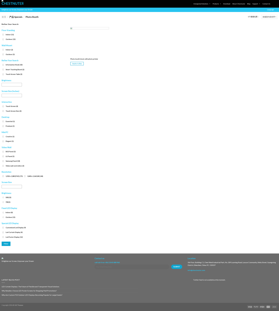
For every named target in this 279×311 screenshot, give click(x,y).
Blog (248, 4)
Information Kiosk (14, 65)
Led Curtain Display (14, 232)
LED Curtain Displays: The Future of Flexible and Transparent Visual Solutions (30, 287)
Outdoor (10, 39)
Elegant (10, 141)
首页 (4, 16)
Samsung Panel (13, 161)
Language (270, 10)
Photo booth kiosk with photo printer (84, 59)
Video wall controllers (15, 166)
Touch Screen (12, 106)
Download (226, 4)
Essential (10, 121)
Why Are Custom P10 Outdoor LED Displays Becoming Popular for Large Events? (32, 295)
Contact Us (266, 4)
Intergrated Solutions (200, 4)
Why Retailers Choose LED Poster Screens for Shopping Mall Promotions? (29, 291)
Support (255, 4)
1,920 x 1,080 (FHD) (14, 176)
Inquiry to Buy (77, 63)
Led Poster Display (14, 237)
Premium (10, 126)
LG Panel (10, 156)
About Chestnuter (238, 4)
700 (8, 202)
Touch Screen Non (13, 111)
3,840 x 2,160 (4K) (35, 176)
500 (8, 197)
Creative (10, 136)
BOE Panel (11, 152)
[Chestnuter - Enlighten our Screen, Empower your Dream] (12, 4)
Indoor (10, 35)
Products (216, 4)
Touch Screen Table (14, 74)
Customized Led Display (16, 228)
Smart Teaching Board (15, 69)
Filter (6, 244)
